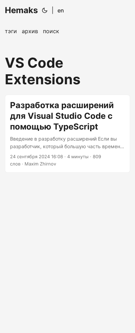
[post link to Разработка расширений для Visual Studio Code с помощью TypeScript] (67, 133)
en (60, 10)
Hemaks (21, 10)
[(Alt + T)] (44, 10)
